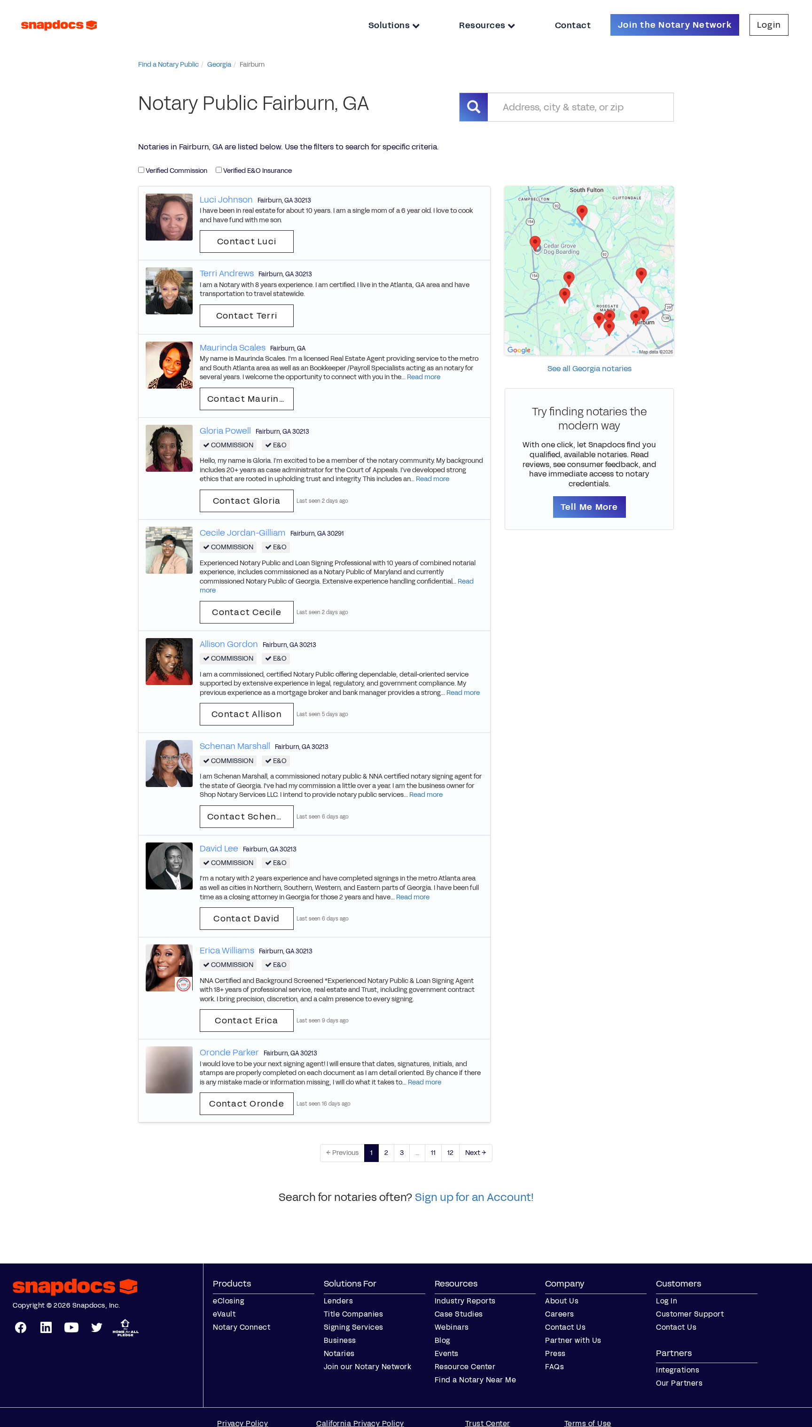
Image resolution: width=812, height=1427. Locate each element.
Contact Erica (246, 1020)
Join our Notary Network (368, 1367)
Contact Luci (246, 241)
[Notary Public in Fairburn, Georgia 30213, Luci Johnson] (169, 216)
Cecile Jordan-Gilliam (243, 533)
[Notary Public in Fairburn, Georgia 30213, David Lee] (169, 865)
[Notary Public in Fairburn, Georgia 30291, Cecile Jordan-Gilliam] (169, 549)
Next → (475, 1152)
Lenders (338, 1301)
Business (340, 1340)
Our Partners (679, 1383)
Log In (666, 1301)
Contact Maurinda (249, 399)
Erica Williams (227, 950)
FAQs (554, 1367)
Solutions (390, 25)
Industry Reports (465, 1301)
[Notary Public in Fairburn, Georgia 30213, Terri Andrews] (169, 290)
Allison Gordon (229, 644)
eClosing (228, 1301)
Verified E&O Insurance (257, 170)
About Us (561, 1301)
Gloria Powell (225, 431)
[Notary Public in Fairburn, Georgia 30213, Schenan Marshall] (169, 763)
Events (447, 1353)
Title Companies (353, 1314)
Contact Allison (246, 714)
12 (450, 1152)
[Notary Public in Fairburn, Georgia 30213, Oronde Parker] (169, 1069)
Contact (573, 25)
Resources (483, 25)
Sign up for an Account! (474, 1197)
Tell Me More (589, 507)
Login (769, 25)
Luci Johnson (226, 200)
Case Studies (459, 1314)
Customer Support (690, 1314)
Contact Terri (246, 316)
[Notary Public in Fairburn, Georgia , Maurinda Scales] (169, 364)
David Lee (219, 848)
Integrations (677, 1370)
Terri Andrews (227, 273)
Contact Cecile (246, 612)
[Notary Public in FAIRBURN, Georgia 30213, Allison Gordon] (169, 660)
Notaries (339, 1353)
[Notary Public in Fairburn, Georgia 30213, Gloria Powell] (169, 447)
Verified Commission (175, 170)
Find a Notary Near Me (475, 1380)
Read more (423, 377)
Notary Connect (241, 1327)
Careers (559, 1314)
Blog (442, 1340)
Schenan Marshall (235, 746)
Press (555, 1353)
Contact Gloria (247, 501)
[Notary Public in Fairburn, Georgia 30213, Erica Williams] (169, 967)
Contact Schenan (247, 817)
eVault (224, 1314)
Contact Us (565, 1327)
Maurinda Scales (232, 348)
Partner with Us (573, 1340)
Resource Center (465, 1367)
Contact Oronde (246, 1104)
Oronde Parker (229, 1052)
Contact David (246, 918)
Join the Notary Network (675, 25)
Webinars (452, 1327)
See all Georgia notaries (589, 368)
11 (433, 1152)
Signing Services (353, 1327)
